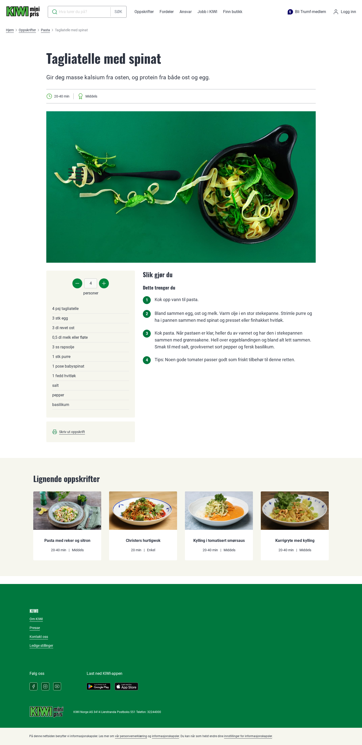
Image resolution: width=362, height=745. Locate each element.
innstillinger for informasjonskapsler (248, 736)
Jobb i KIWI (207, 11)
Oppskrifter (144, 11)
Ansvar (186, 11)
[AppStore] (126, 686)
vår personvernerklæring (131, 736)
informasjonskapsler (165, 736)
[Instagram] (45, 686)
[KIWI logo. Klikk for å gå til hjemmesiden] (23, 12)
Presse (35, 628)
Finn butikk (232, 11)
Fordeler (167, 11)
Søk (118, 11)
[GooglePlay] (99, 686)
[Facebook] (33, 686)
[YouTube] (57, 686)
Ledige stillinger (41, 646)
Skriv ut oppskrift (72, 432)
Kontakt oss (39, 637)
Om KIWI (36, 619)
